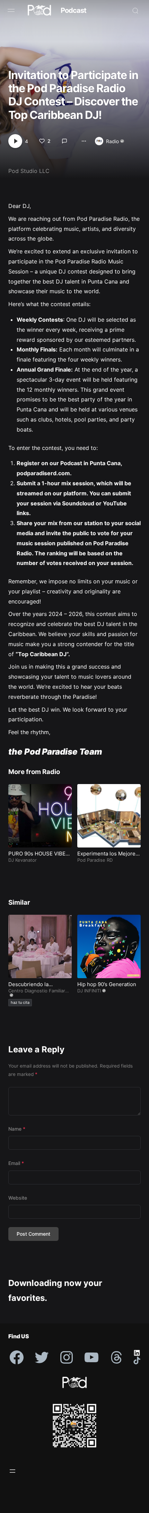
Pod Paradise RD (95, 860)
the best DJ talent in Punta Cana (75, 281)
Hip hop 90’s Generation (106, 984)
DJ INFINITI (89, 990)
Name (16, 1129)
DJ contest (74, 271)
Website (17, 1198)
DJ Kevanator (22, 860)
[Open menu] (12, 1471)
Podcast (73, 10)
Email (16, 1163)
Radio (112, 141)
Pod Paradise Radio (102, 218)
